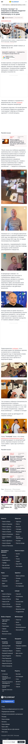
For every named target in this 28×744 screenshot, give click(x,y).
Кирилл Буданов (6, 655)
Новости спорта (19, 550)
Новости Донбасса (7, 540)
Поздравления (20, 611)
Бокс (17, 556)
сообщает (19, 102)
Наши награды (6, 719)
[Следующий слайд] (26, 5)
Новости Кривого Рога (6, 537)
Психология (19, 583)
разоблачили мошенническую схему (12, 438)
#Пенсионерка (16, 489)
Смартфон (5, 586)
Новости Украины (12, 454)
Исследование (20, 586)
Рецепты (17, 671)
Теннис (18, 558)
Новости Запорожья (7, 534)
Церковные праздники (19, 642)
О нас (3, 706)
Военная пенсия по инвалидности (7, 682)
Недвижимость (6, 560)
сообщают (15, 348)
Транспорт (5, 557)
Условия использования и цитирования (12, 714)
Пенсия (3, 671)
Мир (2, 591)
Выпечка (18, 674)
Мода (17, 599)
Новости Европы (6, 594)
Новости (3, 518)
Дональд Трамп (6, 645)
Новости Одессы (6, 529)
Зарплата (18, 521)
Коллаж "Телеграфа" (11, 41)
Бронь (17, 622)
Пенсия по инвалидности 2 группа (6, 678)
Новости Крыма (6, 543)
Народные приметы (21, 645)
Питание (18, 578)
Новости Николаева (7, 545)
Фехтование (19, 566)
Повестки (18, 619)
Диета (17, 580)
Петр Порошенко (6, 658)
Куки (13, 742)
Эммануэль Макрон (7, 650)
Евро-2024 (19, 563)
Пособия (18, 540)
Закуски (18, 686)
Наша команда (6, 724)
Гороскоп (18, 594)
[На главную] (14, 2)
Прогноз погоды (20, 543)
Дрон (3, 583)
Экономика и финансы (4, 551)
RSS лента (5, 731)
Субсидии (18, 529)
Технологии (5, 575)
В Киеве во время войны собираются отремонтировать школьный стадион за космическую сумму (17, 481)
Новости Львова (6, 531)
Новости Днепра (6, 526)
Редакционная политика (8, 711)
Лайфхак (18, 606)
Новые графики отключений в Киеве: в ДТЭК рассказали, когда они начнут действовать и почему (17, 142)
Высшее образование (19, 537)
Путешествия (19, 601)
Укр (26, 1)
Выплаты (18, 526)
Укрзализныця (6, 567)
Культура (18, 604)
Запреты (18, 650)
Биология (4, 580)
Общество (18, 518)
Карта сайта (5, 726)
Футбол (18, 553)
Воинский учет (20, 630)
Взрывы (4, 623)
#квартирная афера (19, 491)
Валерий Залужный (7, 653)
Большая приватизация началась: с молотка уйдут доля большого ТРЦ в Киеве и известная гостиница (18, 459)
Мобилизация (19, 616)
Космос (4, 578)
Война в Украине (6, 616)
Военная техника (6, 633)
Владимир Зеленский (5, 642)
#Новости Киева (9, 491)
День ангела (19, 653)
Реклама (4, 716)
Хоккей (18, 561)
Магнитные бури (20, 609)
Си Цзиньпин (5, 648)
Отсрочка (18, 624)
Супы (17, 679)
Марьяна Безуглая (7, 663)
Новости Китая (6, 604)
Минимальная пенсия (6, 686)
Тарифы (4, 562)
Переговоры (5, 626)
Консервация (19, 676)
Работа (18, 524)
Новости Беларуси (7, 606)
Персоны (3, 638)
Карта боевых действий (6, 620)
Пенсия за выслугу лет (7, 690)
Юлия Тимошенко (7, 661)
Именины (18, 655)
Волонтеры (5, 631)
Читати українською (6, 20)
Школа (17, 534)
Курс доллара (5, 565)
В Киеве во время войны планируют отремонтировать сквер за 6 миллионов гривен (18, 470)
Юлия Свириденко (7, 666)
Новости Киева (12, 137)
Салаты (18, 684)
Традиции (18, 648)
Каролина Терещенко (9, 17)
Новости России (6, 599)
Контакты (4, 721)
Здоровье (18, 572)
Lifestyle (17, 591)
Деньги (4, 555)
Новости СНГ (5, 601)
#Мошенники (8, 489)
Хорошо (21, 742)
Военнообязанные (21, 627)
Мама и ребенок (20, 575)
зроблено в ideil (5, 739)
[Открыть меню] (2, 2)
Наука (3, 572)
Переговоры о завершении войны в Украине (14, 4)
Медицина (18, 531)
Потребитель (19, 596)
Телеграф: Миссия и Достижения (10, 729)
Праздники (18, 638)
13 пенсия (5, 674)
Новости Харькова (7, 524)
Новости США (6, 596)
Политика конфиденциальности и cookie (12, 709)
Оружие (4, 628)
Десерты (18, 681)
